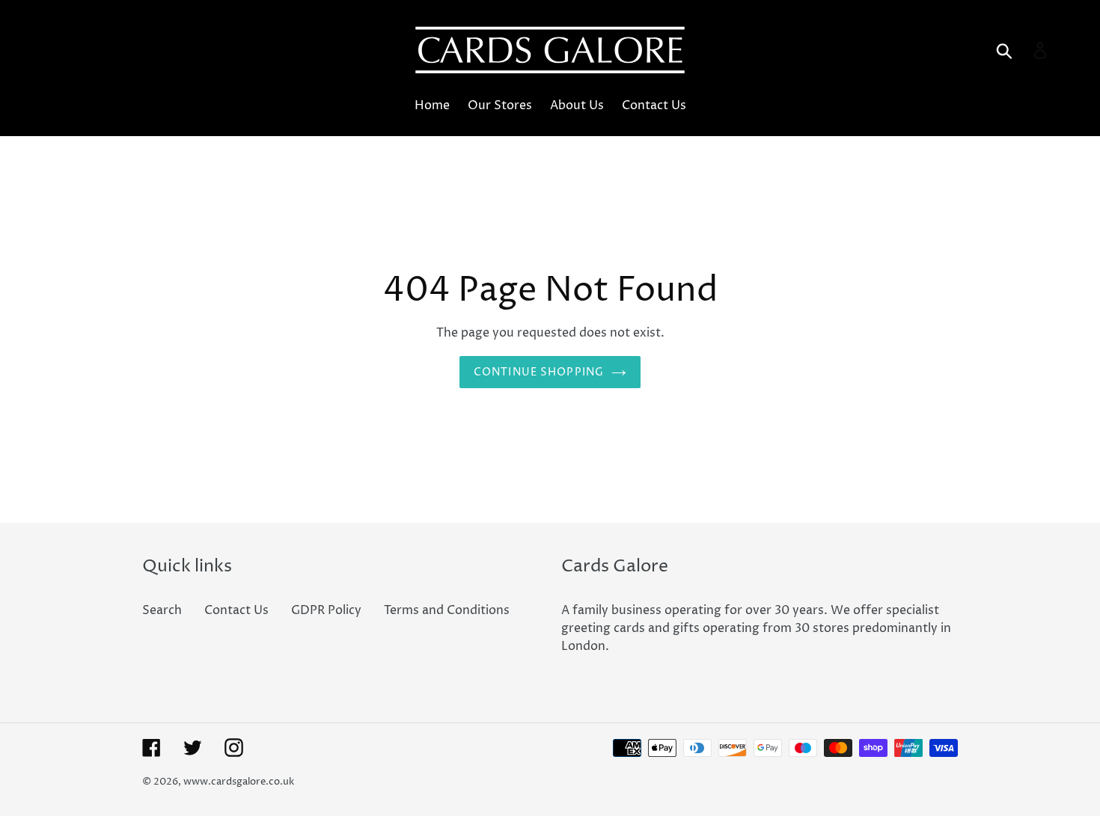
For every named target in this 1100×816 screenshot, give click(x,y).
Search (162, 610)
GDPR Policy (326, 610)
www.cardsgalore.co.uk (238, 781)
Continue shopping (539, 372)
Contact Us (236, 610)
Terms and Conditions (447, 610)
